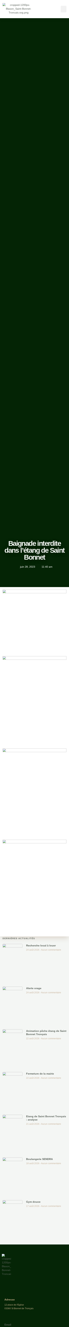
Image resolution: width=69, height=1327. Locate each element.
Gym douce (33, 1201)
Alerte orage (33, 988)
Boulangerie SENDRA (39, 1159)
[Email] (7, 1319)
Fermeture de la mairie (40, 1073)
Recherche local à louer (41, 945)
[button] (63, 9)
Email (7, 1324)
